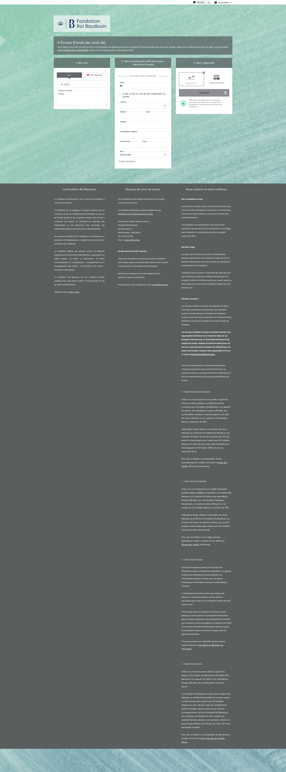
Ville (145, 141)
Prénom (123, 112)
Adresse (124, 122)
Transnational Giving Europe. (202, 354)
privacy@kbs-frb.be (132, 240)
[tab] (69, 75)
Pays (122, 151)
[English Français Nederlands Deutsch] (203, 2)
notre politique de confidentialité (72, 50)
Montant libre (75, 84)
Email (122, 83)
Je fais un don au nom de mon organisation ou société (143, 95)
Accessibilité (223, 2)
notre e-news (73, 292)
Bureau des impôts (190, 544)
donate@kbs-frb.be (160, 284)
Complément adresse (128, 132)
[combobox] (143, 105)
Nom (148, 112)
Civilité (123, 102)
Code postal (125, 141)
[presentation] (69, 75)
